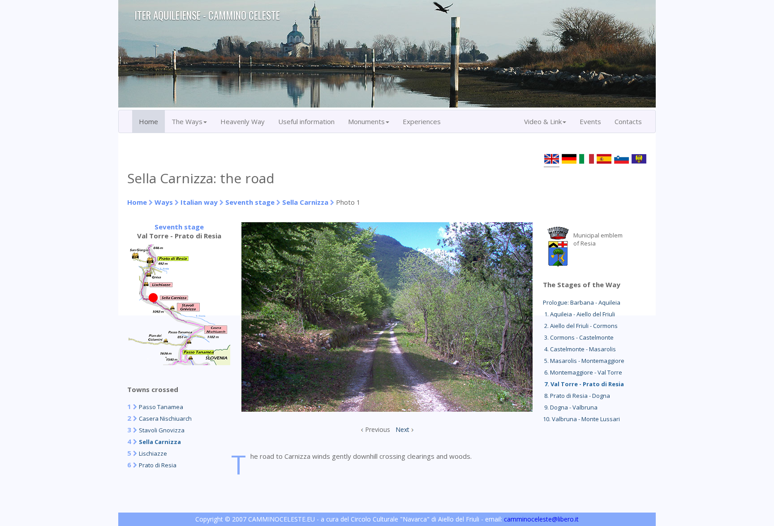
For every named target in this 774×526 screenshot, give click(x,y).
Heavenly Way (242, 121)
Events (590, 121)
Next (402, 429)
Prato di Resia (157, 465)
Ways (164, 202)
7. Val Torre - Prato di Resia (583, 384)
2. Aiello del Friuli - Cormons (580, 326)
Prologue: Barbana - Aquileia (581, 302)
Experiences (422, 121)
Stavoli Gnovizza (162, 430)
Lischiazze (153, 453)
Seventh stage (250, 202)
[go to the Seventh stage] (179, 362)
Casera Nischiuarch (165, 418)
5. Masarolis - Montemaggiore (583, 361)
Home (148, 121)
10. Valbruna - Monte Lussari (581, 419)
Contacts (628, 121)
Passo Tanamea (161, 407)
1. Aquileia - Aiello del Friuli (579, 314)
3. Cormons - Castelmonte (578, 337)
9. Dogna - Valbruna (570, 407)
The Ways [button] (187, 121)
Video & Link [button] (543, 121)
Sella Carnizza (305, 202)
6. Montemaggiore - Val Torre (582, 372)
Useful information (306, 121)
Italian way (199, 202)
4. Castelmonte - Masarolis (579, 349)
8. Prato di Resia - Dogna (576, 396)
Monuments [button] (366, 121)
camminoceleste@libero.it (541, 519)
